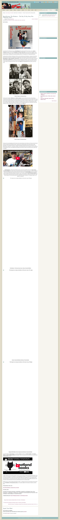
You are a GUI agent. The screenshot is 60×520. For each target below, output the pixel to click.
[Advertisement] (43, 6)
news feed (23, 20)
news (7, 10)
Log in (46, 2)
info (35, 10)
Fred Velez (12, 20)
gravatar (24, 511)
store (32, 10)
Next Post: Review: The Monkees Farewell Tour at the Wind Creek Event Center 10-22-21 (22, 504)
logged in (8, 513)
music (23, 10)
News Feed (50, 2)
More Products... (54, 100)
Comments (56, 2)
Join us (42, 2)
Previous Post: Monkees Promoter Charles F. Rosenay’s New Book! (15, 502)
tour (29, 10)
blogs (15, 10)
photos (19, 10)
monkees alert (17, 20)
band (11, 10)
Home (4, 10)
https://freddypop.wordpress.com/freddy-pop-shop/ (19, 495)
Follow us (37, 2)
